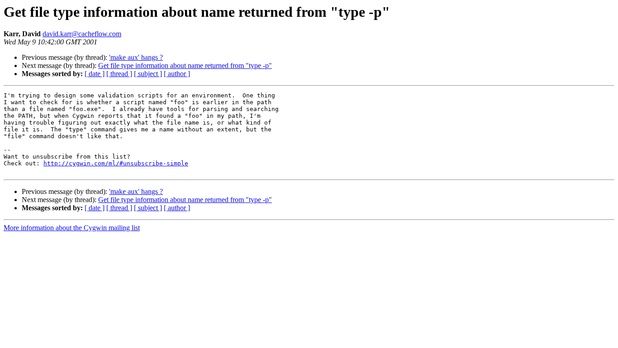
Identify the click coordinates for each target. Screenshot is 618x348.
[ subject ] (148, 73)
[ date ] (95, 73)
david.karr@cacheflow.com (82, 34)
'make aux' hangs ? (136, 57)
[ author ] (177, 73)
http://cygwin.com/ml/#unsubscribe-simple (115, 163)
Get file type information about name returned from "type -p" (185, 65)
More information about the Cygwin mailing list (72, 228)
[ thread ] (119, 73)
